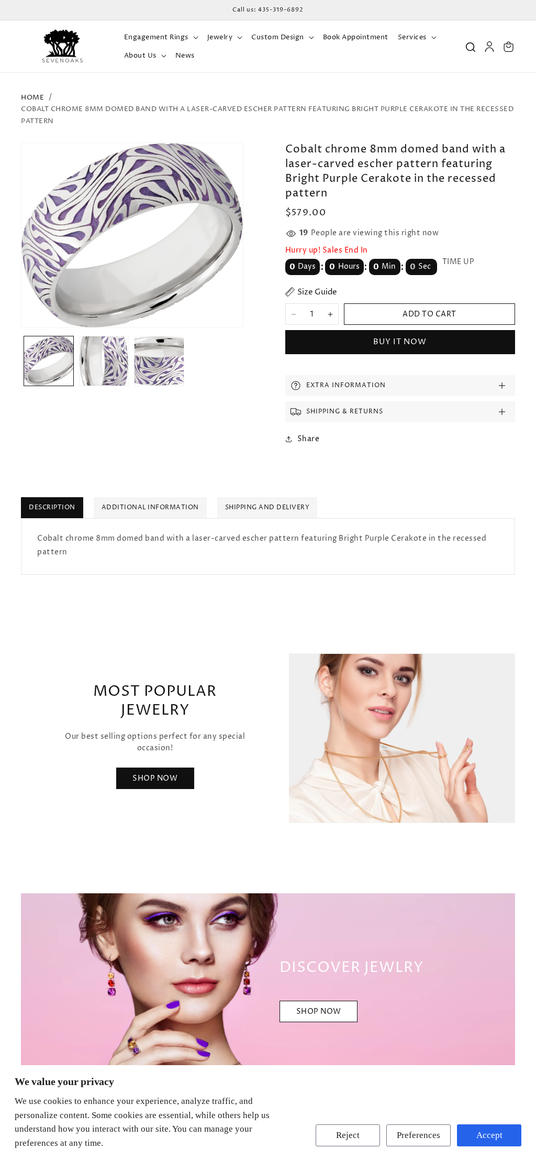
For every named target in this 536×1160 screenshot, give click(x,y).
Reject (348, 1135)
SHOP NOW (318, 1011)
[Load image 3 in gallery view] (159, 361)
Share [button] (308, 439)
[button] (161, 37)
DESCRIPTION (52, 507)
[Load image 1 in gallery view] (49, 361)
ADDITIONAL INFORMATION (150, 507)
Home (32, 97)
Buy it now (400, 341)
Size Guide (317, 292)
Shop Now (154, 778)
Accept (489, 1135)
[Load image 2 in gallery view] (104, 361)
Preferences (418, 1135)
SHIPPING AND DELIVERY (267, 507)
